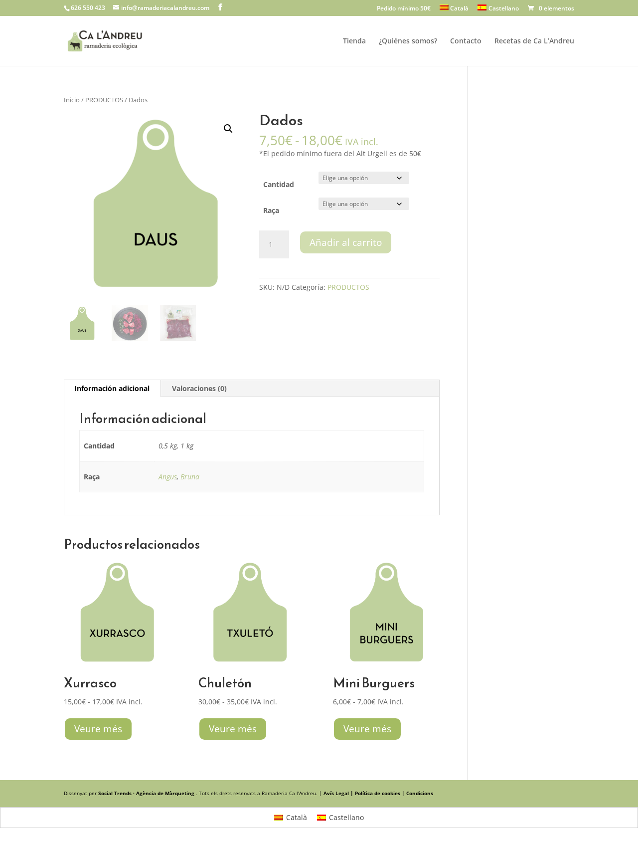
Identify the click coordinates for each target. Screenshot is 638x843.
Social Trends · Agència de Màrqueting (147, 793)
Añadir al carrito (346, 242)
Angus (168, 476)
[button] (228, 129)
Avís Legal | (339, 793)
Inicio (72, 99)
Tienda (354, 41)
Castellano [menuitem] (346, 817)
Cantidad (278, 184)
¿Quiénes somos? (408, 41)
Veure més (98, 728)
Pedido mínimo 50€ (404, 8)
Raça (271, 210)
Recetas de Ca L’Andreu (534, 41)
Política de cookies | (380, 793)
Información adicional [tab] (112, 388)
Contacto (465, 41)
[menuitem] (454, 10)
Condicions (419, 793)
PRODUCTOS (104, 99)
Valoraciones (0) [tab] (199, 388)
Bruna (189, 476)
